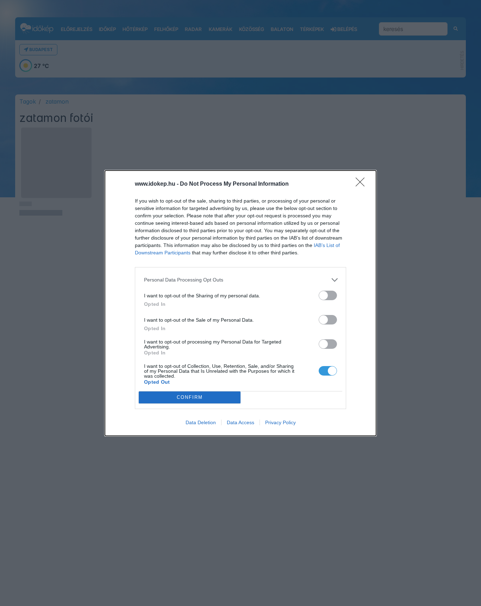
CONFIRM (190, 397)
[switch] (328, 295)
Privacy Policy (280, 422)
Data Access (240, 422)
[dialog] (240, 303)
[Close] (362, 184)
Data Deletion (201, 422)
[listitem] (240, 280)
